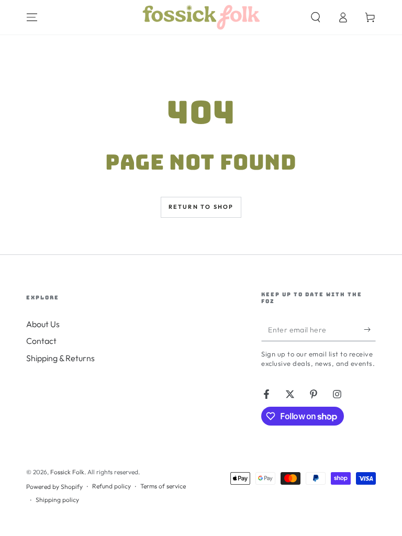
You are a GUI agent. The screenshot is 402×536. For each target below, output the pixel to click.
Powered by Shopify (54, 486)
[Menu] (32, 17)
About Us (43, 324)
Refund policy (111, 486)
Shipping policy (57, 500)
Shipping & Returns (60, 358)
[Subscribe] (370, 329)
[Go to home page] (201, 17)
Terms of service (163, 486)
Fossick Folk (67, 472)
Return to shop (201, 206)
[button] (315, 17)
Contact (41, 341)
